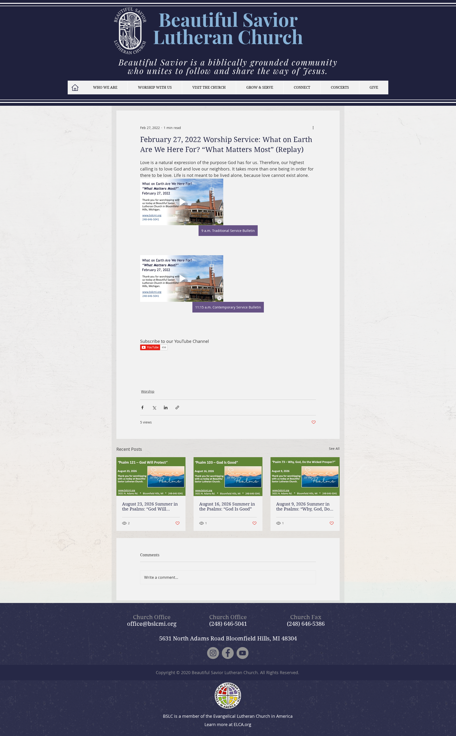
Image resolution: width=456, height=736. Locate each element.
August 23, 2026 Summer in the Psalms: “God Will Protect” (150, 506)
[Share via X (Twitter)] (154, 407)
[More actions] (313, 127)
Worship (147, 391)
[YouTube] (242, 653)
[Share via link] (177, 407)
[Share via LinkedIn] (165, 407)
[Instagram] (213, 653)
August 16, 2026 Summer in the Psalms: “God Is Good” (227, 506)
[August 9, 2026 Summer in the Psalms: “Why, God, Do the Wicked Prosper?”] (305, 476)
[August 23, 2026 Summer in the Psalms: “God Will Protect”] (150, 476)
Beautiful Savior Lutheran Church (225, 672)
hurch (277, 36)
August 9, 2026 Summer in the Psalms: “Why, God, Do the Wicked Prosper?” (303, 506)
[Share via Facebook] (142, 407)
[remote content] (228, 348)
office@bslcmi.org (151, 624)
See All (334, 448)
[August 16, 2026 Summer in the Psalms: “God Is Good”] (228, 476)
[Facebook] (228, 653)
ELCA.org (242, 724)
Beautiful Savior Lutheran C (225, 28)
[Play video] (181, 202)
